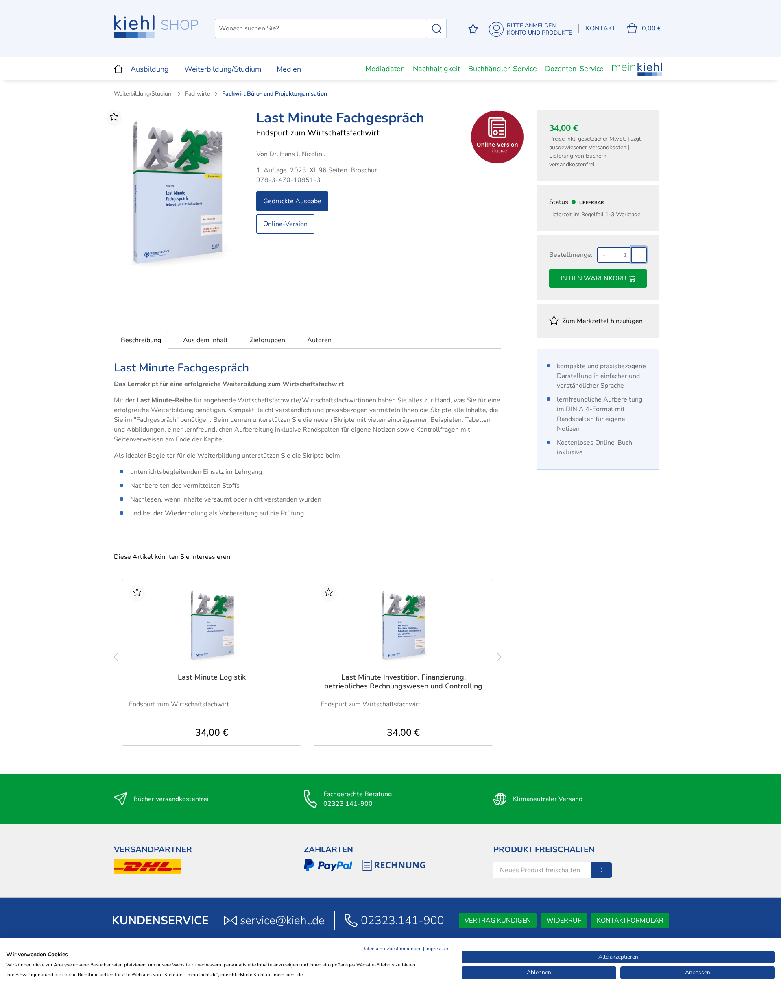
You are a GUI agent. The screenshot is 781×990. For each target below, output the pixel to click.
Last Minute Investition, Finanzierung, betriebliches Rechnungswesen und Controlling (403, 682)
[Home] (118, 68)
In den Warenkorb (594, 278)
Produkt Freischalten (544, 849)
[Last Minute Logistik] (212, 626)
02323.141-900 (402, 920)
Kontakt (601, 28)
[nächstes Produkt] (499, 657)
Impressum (437, 948)
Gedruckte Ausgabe (292, 201)
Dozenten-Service (574, 69)
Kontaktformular (630, 920)
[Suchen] (437, 28)
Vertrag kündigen (498, 920)
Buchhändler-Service (502, 69)
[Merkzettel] (473, 28)
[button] (141, 340)
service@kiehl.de (282, 920)
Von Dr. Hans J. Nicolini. (290, 154)
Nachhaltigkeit (436, 69)
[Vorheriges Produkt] (116, 657)
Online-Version (285, 223)
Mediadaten (385, 69)
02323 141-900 (348, 803)
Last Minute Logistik (212, 677)
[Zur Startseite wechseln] (156, 26)
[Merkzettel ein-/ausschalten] (114, 118)
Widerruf (563, 920)
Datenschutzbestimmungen (392, 948)
